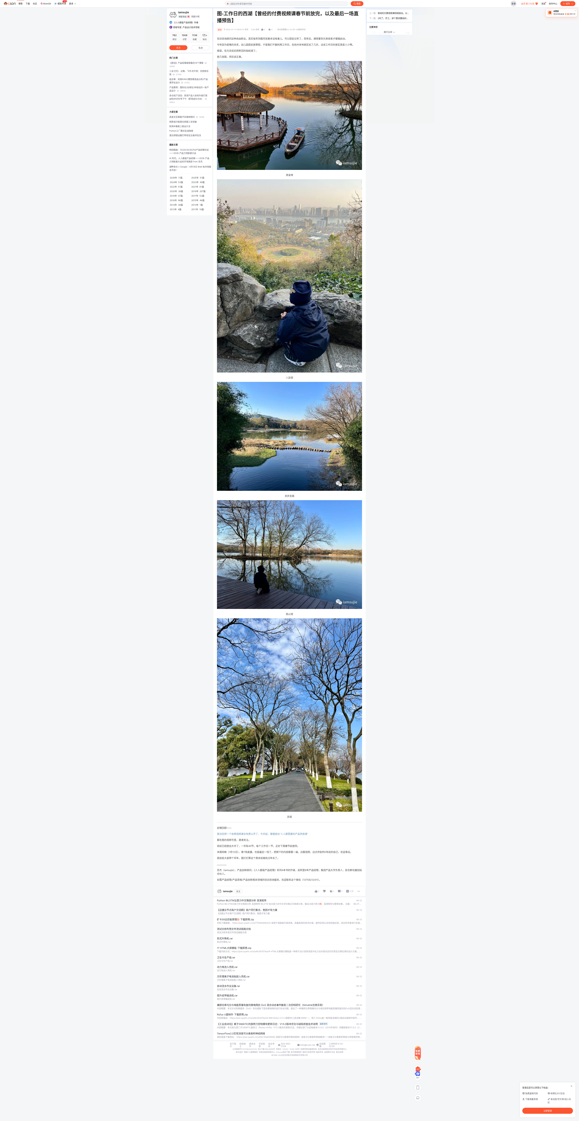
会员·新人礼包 (528, 3)
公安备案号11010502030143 (245, 1049)
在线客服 (322, 1045)
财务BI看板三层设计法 (179, 126)
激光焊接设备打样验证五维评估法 (185, 135)
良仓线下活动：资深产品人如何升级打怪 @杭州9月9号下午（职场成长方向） (188, 98)
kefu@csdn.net (307, 1045)
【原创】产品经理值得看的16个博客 (186, 64)
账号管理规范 (296, 1052)
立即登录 (547, 1111)
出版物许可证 (329, 1052)
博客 (20, 3)
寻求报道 (262, 1045)
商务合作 (252, 1045)
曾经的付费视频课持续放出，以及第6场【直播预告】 (393, 13)
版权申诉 (319, 1052)
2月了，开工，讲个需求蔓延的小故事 (393, 18)
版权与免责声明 (308, 1052)
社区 (35, 3)
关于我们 (233, 1045)
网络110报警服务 (251, 1052)
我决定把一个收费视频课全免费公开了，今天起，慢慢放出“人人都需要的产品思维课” (262, 833)
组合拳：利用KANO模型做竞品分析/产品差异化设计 (188, 81)
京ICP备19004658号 (266, 1049)
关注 (238, 891)
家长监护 (239, 1052)
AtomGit (47, 3)
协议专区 (271, 1045)
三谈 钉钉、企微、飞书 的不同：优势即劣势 (189, 73)
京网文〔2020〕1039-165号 (288, 1049)
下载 (28, 3)
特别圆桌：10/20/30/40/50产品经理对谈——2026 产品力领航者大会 (189, 151)
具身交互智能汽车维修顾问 (186, 117)
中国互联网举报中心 (267, 1052)
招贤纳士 (242, 1045)
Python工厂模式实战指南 (181, 130)
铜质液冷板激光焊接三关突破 (183, 121)
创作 (568, 3)
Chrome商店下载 (283, 1052)
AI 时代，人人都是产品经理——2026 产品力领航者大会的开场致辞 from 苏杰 (189, 160)
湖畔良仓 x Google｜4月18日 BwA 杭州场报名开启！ (190, 168)
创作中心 (553, 3)
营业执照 (339, 1052)
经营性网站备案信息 (309, 1049)
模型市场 (62, 3)
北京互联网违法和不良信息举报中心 (332, 1049)
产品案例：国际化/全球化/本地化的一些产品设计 (189, 89)
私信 (201, 47)
